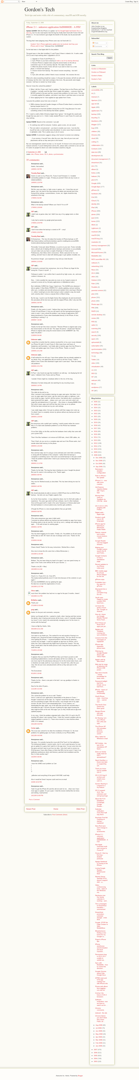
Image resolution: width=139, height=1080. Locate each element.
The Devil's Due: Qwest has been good (101, 706)
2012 (96, 443)
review (93, 318)
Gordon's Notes (96, 75)
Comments (98, 46)
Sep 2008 (99, 466)
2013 (96, 440)
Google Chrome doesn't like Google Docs (100, 973)
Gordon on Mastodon (98, 69)
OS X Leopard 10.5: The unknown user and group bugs (101, 793)
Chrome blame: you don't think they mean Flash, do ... (101, 1018)
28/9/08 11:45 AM (36, 446)
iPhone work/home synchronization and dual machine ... (101, 947)
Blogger (80, 1076)
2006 (96, 1052)
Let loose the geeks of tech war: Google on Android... (101, 608)
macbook (94, 232)
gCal (93, 180)
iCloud (93, 200)
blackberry (95, 121)
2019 (96, 422)
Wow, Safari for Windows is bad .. (101, 738)
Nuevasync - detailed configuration (100, 471)
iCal (92, 197)
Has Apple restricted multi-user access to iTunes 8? (101, 847)
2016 (96, 431)
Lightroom (94, 228)
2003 (96, 1061)
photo (93, 301)
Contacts (94, 149)
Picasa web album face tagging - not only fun (101, 988)
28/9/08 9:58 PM (36, 511)
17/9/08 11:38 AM (36, 207)
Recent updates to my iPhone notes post (101, 566)
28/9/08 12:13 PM (36, 463)
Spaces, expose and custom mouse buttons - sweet (101, 535)
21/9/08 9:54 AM (36, 335)
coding (93, 142)
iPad (92, 207)
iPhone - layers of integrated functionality (101, 691)
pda (92, 294)
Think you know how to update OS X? (101, 770)
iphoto (93, 214)
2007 (96, 1049)
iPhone (37, 154)
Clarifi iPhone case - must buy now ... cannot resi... (101, 699)
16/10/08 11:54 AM (37, 554)
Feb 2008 (99, 1043)
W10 (93, 373)
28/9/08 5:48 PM (36, 486)
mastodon (94, 242)
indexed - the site (101, 1013)
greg (32, 609)
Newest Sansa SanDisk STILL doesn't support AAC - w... (101, 879)
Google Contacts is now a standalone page (101, 558)
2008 (96, 455)
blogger (94, 124)
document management (99, 159)
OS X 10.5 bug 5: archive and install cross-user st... (101, 778)
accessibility (95, 90)
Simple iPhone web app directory (100, 713)
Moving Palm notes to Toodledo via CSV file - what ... (101, 499)
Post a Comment (34, 799)
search (93, 332)
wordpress (95, 387)
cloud (93, 138)
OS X (46, 154)
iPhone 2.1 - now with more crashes (101, 482)
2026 (96, 402)
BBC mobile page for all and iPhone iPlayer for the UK (101, 573)
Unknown (34, 339)
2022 (96, 413)
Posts (96, 43)
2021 (96, 416)
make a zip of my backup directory (67, 61)
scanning (94, 328)
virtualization (95, 366)
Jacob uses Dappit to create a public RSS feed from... (101, 600)
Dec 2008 (99, 458)
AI (92, 93)
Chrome (94, 135)
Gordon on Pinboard (98, 72)
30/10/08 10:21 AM (37, 629)
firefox (93, 173)
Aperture (94, 100)
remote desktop (96, 315)
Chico (33, 590)
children (94, 131)
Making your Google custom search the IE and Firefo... (101, 550)
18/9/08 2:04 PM (36, 302)
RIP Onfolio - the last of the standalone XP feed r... (101, 746)
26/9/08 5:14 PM (36, 385)
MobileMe (94, 256)
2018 (96, 425)
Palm (93, 283)
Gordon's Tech (40, 9)
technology (95, 353)
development (95, 155)
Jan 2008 (99, 1046)
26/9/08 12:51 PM (36, 366)
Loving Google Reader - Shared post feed (100, 871)
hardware (94, 194)
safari (93, 325)
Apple (93, 107)
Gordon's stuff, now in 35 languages (100, 519)
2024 (96, 407)
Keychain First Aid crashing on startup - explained (101, 820)
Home (56, 809)
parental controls (97, 290)
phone (51, 154)
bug (92, 128)
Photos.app (95, 304)
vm (92, 370)
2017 (96, 428)
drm (32, 154)
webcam (94, 380)
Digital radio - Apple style (99, 513)
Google (93, 183)
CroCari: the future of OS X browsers (101, 995)
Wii (92, 384)
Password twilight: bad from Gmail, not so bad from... (101, 683)
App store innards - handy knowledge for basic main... (101, 675)
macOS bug (95, 238)
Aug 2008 (99, 1025)
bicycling (94, 118)
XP (92, 391)
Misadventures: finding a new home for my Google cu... (100, 933)
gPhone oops (99, 579)
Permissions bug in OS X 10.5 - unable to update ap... (101, 957)
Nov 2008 (99, 460)
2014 (96, 437)
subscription (95, 346)
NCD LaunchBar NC (98, 259)
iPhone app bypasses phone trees (100, 646)
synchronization (58, 154)
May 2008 (99, 1034)
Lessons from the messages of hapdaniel (101, 639)
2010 (96, 449)
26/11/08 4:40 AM (36, 735)
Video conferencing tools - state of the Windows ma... (101, 888)
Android (94, 97)
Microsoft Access (97, 252)
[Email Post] (45, 152)
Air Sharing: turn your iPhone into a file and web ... (100, 720)
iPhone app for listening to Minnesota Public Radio (100, 526)
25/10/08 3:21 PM (36, 596)
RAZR (93, 311)
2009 (96, 452)
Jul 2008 (99, 1028)
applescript (95, 111)
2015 (96, 434)
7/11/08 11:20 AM (36, 650)
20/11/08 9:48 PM (36, 724)
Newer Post (30, 809)
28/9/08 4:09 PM (36, 475)
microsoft (94, 249)
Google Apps (95, 187)
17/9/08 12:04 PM (36, 223)
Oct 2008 (99, 463)
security (94, 335)
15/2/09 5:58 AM (36, 757)
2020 (96, 419)
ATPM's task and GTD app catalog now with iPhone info (101, 980)
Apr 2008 (99, 1037)
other (93, 276)
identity (93, 204)
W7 (92, 377)
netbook (94, 263)
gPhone (94, 190)
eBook (93, 169)
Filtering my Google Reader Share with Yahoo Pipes (101, 653)
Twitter (93, 359)
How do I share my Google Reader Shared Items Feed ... (101, 617)
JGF (32, 211)
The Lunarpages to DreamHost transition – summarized (101, 906)
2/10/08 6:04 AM (36, 540)
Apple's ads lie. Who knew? (100, 660)
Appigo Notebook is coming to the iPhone (101, 863)
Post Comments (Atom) (59, 814)
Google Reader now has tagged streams (101, 542)
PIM (92, 308)
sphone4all (95, 342)
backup (93, 114)
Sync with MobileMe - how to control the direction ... (101, 965)
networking (95, 266)
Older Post (80, 809)
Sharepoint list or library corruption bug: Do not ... (101, 591)
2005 (96, 1055)
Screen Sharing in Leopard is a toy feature (101, 785)
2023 (96, 410)
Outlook (94, 280)
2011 (96, 446)
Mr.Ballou (34, 600)
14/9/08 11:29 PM (36, 182)
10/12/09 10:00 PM (37, 795)
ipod (92, 218)
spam (93, 339)
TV (92, 356)
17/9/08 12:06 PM (36, 232)
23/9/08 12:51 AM (36, 351)
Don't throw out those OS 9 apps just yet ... (101, 624)
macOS (94, 235)
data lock (94, 152)
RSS (92, 321)
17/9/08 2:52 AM (36, 198)
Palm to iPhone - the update (101, 476)
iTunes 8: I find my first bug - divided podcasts (101, 855)
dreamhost (95, 162)
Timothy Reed (36, 173)
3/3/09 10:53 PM (36, 782)
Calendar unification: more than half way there (101, 811)
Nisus (93, 270)
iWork (93, 225)
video (93, 363)
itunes (42, 154)
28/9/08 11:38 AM (36, 417)
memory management (99, 245)
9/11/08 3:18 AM (36, 673)
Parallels (94, 287)
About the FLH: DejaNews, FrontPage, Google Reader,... (100, 802)
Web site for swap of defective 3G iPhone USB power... (101, 667)
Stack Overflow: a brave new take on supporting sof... (101, 763)
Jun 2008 (99, 1031)
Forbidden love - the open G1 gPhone (101, 584)
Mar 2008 (99, 1040)
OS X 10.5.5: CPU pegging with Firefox (101, 507)
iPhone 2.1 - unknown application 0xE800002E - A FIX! (101, 838)
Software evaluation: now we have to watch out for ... (101, 1002)
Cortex (33, 728)
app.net (94, 104)
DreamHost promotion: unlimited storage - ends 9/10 (101, 915)
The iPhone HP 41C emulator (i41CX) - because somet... (100, 730)
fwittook (94, 176)
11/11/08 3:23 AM (36, 689)
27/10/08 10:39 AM (37, 605)
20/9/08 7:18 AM (36, 320)
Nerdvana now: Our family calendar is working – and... (101, 898)
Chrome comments (99, 1009)
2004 (96, 1058)
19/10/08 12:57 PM (37, 586)
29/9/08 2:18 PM (36, 527)
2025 (96, 404)
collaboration (95, 145)
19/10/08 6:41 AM (36, 569)
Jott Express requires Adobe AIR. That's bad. (101, 489)
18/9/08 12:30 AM (36, 261)
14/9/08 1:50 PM (36, 169)
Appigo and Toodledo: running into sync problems (101, 632)
